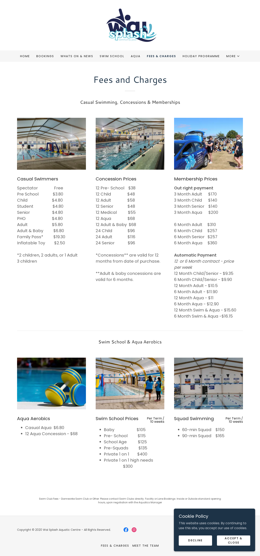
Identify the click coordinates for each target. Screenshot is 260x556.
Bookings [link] (45, 56)
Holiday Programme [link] (201, 56)
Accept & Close (233, 540)
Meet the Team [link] (145, 546)
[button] (233, 56)
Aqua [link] (135, 56)
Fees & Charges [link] (161, 56)
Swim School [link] (112, 56)
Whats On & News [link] (77, 56)
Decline (195, 540)
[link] (130, 25)
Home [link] (25, 56)
